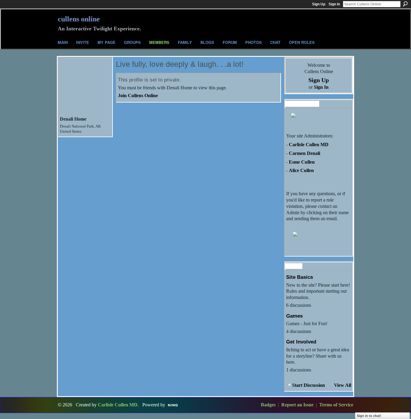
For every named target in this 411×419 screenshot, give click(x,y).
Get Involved (301, 342)
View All (342, 385)
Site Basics (299, 277)
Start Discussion (308, 385)
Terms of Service (336, 404)
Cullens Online (79, 19)
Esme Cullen (302, 162)
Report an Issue (297, 404)
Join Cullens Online (138, 95)
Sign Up (318, 4)
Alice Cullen (301, 170)
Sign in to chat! (369, 415)
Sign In (334, 4)
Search (405, 4)
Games (294, 316)
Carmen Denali (304, 153)
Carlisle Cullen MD (309, 144)
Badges (268, 404)
